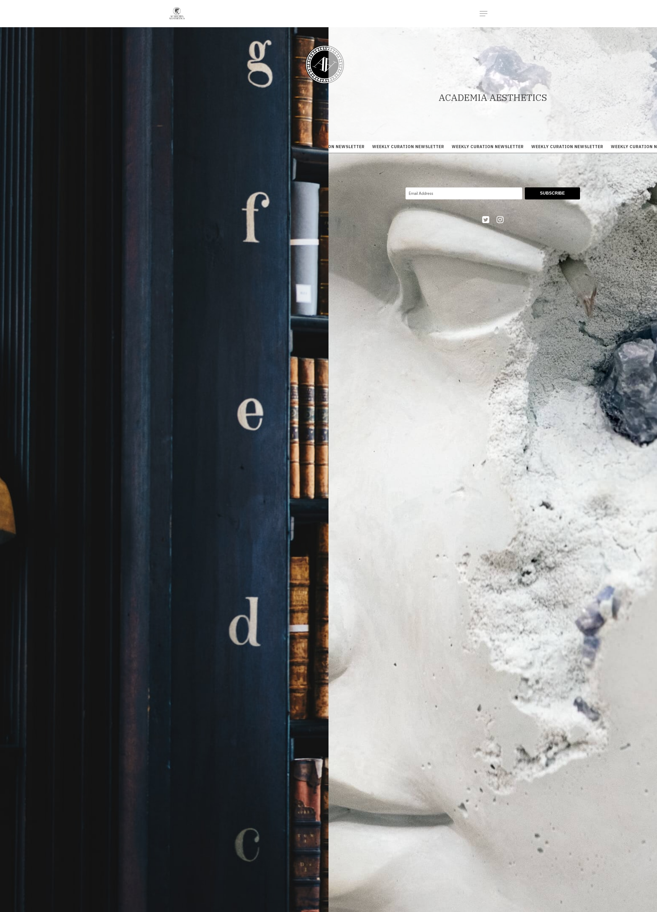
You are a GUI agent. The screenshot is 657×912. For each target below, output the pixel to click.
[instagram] (500, 220)
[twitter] (485, 220)
